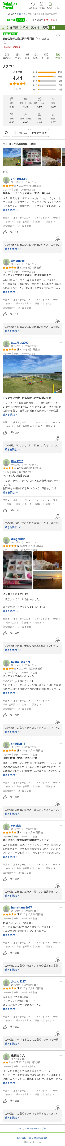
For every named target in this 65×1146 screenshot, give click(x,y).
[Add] (58, 35)
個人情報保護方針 (39, 1138)
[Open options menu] (60, 179)
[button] (12, 157)
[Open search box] (6, 133)
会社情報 (21, 1138)
